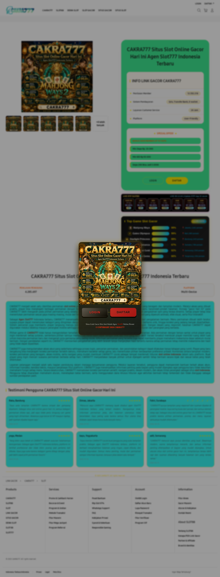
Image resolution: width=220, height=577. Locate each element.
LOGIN (94, 312)
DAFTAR (123, 312)
